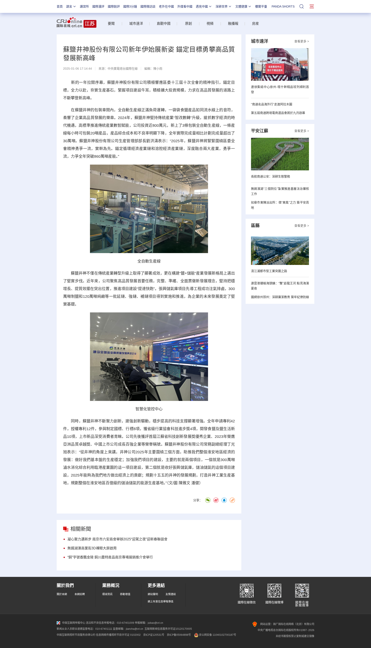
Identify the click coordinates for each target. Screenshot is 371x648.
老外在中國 (166, 6)
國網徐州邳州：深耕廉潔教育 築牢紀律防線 (280, 297)
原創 (188, 23)
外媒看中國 (184, 6)
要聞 (111, 23)
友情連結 (171, 594)
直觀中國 (163, 23)
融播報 (233, 23)
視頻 (210, 23)
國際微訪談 (147, 6)
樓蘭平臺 (261, 6)
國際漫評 (98, 6)
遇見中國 (202, 6)
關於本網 (62, 594)
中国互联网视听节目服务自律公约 (76, 634)
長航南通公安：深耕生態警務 (270, 176)
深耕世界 (222, 6)
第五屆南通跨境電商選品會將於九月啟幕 (278, 113)
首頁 (60, 6)
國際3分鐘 (130, 6)
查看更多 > (301, 41)
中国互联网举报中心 (73, 622)
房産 (255, 23)
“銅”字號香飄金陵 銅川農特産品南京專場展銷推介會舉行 (110, 557)
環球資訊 (107, 594)
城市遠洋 (134, 23)
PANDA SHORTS (283, 6)
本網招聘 (80, 594)
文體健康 (241, 6)
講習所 (84, 6)
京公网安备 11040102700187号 (217, 634)
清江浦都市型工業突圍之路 (269, 271)
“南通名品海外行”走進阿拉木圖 (271, 104)
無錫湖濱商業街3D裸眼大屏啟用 (92, 548)
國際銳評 (114, 6)
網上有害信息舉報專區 (160, 601)
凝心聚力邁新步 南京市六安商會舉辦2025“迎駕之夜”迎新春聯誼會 (117, 539)
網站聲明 (153, 594)
